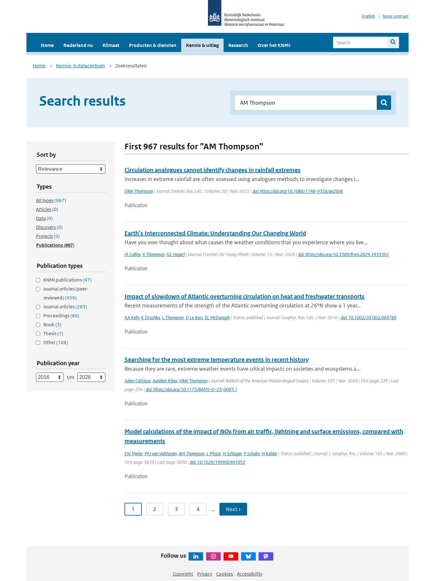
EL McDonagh (217, 317)
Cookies (224, 574)
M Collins (133, 254)
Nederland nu (78, 45)
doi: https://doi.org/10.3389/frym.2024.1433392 (343, 254)
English (368, 16)
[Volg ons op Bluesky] (248, 556)
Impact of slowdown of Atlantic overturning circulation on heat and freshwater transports (245, 296)
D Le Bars (194, 317)
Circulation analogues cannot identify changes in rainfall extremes (213, 170)
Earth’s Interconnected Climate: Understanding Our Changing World (215, 233)
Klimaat (111, 45)
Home (47, 45)
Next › (233, 509)
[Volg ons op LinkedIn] (195, 556)
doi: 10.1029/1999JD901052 (217, 462)
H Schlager (232, 453)
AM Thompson (191, 453)
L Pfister (213, 453)
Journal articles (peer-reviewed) (65, 293)
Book (52, 324)
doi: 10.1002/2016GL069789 (368, 317)
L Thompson (173, 317)
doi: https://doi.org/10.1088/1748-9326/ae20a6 (298, 191)
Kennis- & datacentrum (80, 66)
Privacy (204, 574)
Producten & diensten (152, 45)
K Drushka (150, 317)
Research (238, 45)
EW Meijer (134, 453)
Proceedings (61, 316)
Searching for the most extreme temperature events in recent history (217, 359)
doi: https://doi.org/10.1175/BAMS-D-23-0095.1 (191, 389)
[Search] (393, 42)
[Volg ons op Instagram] (213, 556)
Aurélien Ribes (165, 381)
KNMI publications (67, 280)
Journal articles (65, 307)
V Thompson (154, 254)
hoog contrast (395, 16)
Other (55, 342)
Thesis (53, 333)
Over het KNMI (274, 45)
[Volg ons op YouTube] (230, 556)
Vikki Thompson (139, 191)
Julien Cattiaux (138, 381)
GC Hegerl (176, 254)
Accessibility (249, 574)
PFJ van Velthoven (161, 453)
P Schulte (252, 453)
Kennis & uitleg (202, 45)
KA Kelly (132, 317)
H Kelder (269, 453)
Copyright (183, 574)
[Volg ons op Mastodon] (266, 556)
